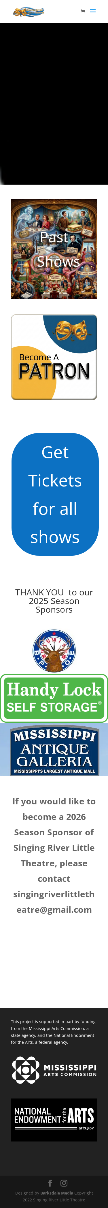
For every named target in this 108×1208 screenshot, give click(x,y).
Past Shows (58, 249)
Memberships (67, 357)
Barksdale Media (56, 1193)
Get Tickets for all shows (55, 494)
